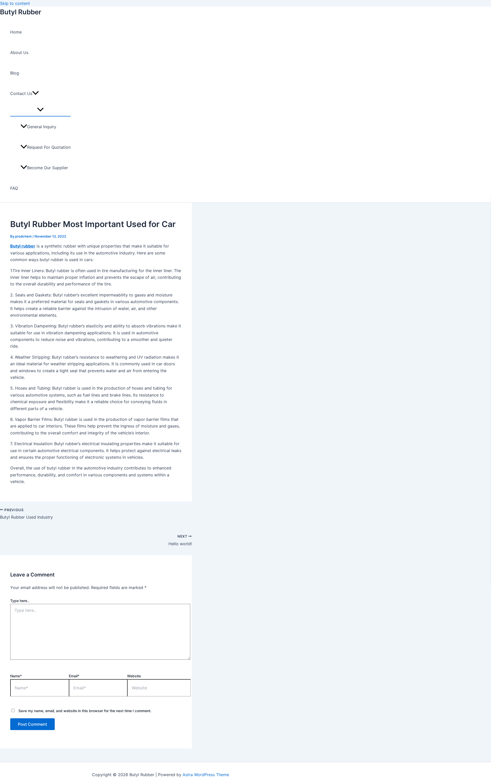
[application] (35, 93)
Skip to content (15, 3)
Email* (74, 676)
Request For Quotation (49, 147)
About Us (19, 52)
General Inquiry (41, 126)
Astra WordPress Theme (206, 774)
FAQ (14, 188)
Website (134, 676)
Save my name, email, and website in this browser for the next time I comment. (84, 711)
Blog (14, 73)
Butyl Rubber (20, 12)
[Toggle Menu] (40, 110)
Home (16, 32)
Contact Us (21, 93)
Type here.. (19, 600)
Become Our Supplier (47, 167)
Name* (16, 676)
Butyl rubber (22, 246)
